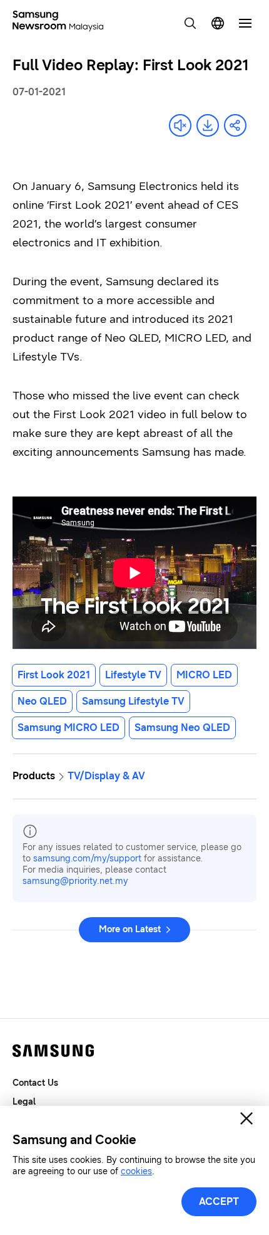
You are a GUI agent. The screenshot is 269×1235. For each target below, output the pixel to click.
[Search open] (190, 23)
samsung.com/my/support (87, 858)
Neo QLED (42, 701)
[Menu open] (245, 23)
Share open (235, 125)
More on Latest (130, 929)
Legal (24, 1101)
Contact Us (35, 1083)
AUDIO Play (180, 125)
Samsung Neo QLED (182, 727)
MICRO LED (204, 675)
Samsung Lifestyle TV (133, 701)
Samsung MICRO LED (68, 727)
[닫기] (246, 1118)
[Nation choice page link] (217, 23)
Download (207, 125)
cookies (136, 1171)
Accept (219, 1201)
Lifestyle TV (133, 675)
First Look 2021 (54, 675)
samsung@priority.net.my (75, 881)
